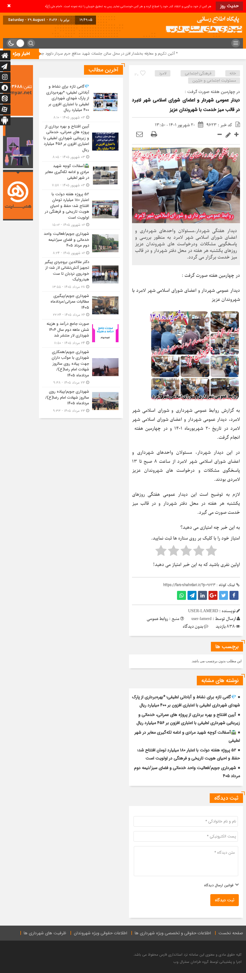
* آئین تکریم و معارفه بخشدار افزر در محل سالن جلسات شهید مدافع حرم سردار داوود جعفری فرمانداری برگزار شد (112, 53)
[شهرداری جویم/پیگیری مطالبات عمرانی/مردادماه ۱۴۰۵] (81, 305)
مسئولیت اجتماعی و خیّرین (214, 80)
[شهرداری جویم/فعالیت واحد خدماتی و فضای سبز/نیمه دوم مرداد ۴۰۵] (81, 243)
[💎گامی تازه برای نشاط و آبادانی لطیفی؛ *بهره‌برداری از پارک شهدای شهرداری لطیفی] (81, 102)
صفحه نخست (230, 933)
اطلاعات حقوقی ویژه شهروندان (100, 933)
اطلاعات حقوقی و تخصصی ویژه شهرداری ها (173, 933)
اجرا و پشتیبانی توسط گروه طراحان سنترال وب (207, 962)
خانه (233, 73)
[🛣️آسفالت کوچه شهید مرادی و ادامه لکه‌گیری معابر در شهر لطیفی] (81, 176)
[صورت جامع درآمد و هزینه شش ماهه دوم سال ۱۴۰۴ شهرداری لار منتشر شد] (81, 333)
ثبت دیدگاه (224, 900)
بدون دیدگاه (193, 627)
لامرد (162, 73)
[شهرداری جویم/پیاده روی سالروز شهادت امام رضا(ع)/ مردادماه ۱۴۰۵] (81, 400)
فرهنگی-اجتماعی (198, 73)
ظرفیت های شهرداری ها (45, 933)
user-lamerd (201, 619)
